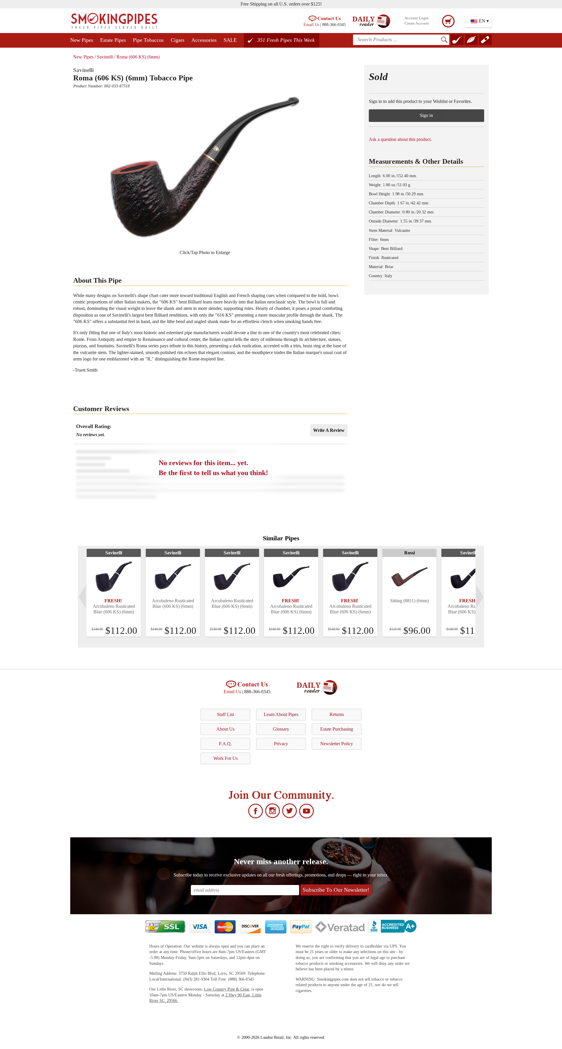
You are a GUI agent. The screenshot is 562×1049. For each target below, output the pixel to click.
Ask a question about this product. (400, 139)
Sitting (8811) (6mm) (409, 600)
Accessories (204, 40)
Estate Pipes (113, 40)
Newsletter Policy (336, 743)
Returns (337, 714)
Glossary (281, 729)
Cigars (177, 40)
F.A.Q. (225, 743)
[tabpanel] (114, 592)
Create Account (417, 23)
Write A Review (329, 430)
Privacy (281, 743)
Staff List (225, 714)
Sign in (426, 115)
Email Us (311, 24)
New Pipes (81, 40)
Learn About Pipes (281, 714)
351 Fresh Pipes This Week (286, 40)
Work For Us (225, 758)
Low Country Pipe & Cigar (226, 989)
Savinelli (105, 56)
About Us (225, 729)
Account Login (417, 18)
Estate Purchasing (336, 729)
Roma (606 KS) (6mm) (138, 56)
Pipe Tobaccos (148, 40)
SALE (230, 40)
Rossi (409, 552)
